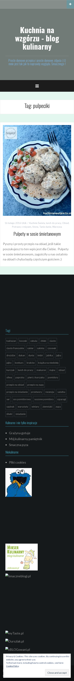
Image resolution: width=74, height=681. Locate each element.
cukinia (40, 348)
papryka (19, 377)
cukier (30, 348)
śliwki (9, 414)
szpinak (10, 406)
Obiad (65, 223)
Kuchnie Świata (37, 223)
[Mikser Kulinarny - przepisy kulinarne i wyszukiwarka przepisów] (21, 556)
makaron (41, 370)
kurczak (10, 370)
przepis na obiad (15, 384)
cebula (33, 340)
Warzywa (57, 226)
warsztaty (23, 406)
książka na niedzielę (48, 362)
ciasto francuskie (15, 348)
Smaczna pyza (18, 445)
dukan (21, 355)
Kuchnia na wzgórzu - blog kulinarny (37, 38)
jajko (8, 362)
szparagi (61, 399)
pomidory (53, 377)
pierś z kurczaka (36, 377)
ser (8, 399)
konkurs (19, 362)
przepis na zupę (35, 384)
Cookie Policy (12, 666)
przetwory (36, 391)
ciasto (53, 340)
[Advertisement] (32, 302)
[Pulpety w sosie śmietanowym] (37, 170)
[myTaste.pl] (14, 633)
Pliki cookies (17, 462)
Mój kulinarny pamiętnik (25, 439)
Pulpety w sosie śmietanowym (37, 233)
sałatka (61, 391)
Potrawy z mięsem (21, 226)
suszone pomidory (44, 399)
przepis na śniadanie (17, 391)
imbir (40, 355)
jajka (58, 355)
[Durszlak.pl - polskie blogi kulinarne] (14, 641)
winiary (35, 406)
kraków (31, 362)
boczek (23, 340)
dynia (31, 355)
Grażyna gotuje (19, 433)
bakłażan (11, 340)
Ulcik (24, 223)
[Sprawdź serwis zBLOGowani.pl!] (17, 649)
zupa (58, 406)
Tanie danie (45, 226)
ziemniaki (47, 406)
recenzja (49, 391)
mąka (52, 370)
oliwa (9, 377)
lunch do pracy (53, 223)
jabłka (49, 355)
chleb (43, 340)
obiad (62, 370)
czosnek (52, 348)
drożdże (10, 355)
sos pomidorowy (22, 399)
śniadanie (21, 414)
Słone (35, 226)
